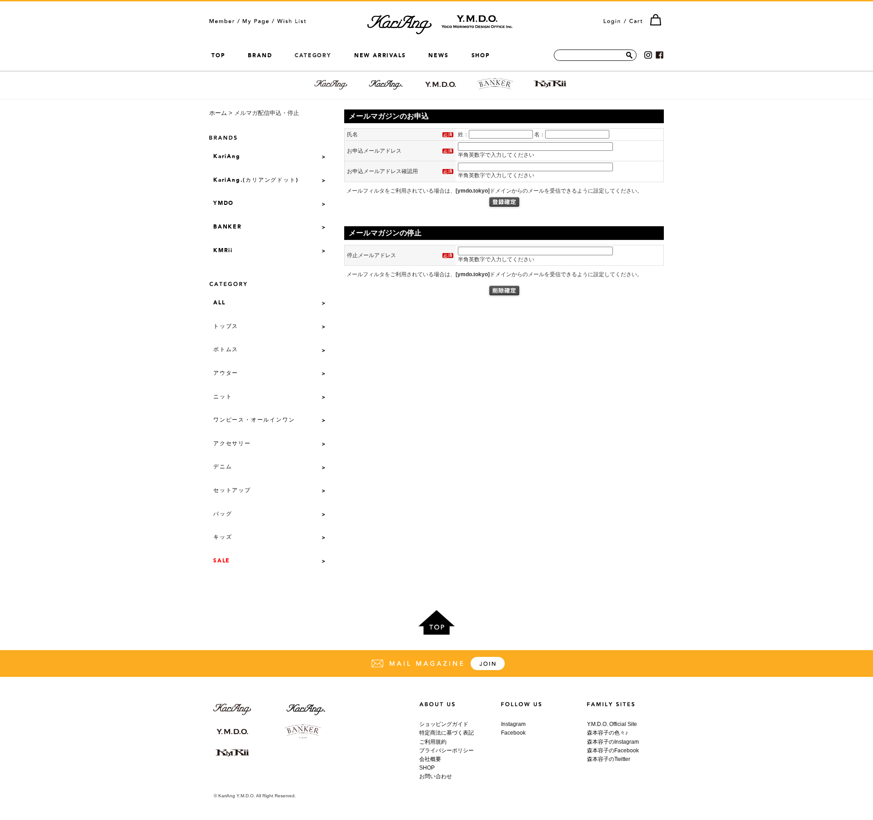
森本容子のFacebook (613, 750)
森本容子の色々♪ (607, 733)
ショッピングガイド (443, 724)
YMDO (223, 203)
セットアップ (232, 490)
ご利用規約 (433, 742)
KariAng (227, 156)
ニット (222, 397)
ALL (219, 303)
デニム (222, 467)
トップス (225, 326)
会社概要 (430, 759)
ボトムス (225, 350)
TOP (218, 55)
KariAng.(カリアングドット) (255, 180)
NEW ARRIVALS (380, 55)
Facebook (513, 733)
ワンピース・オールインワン (254, 420)
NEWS (438, 55)
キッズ (222, 537)
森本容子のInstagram (613, 742)
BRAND (260, 55)
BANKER (227, 227)
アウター (225, 373)
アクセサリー (232, 444)
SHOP (481, 55)
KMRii (223, 250)
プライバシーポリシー (446, 750)
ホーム (218, 112)
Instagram (513, 724)
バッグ (222, 514)
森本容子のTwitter (608, 759)
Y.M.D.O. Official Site (612, 724)
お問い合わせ (435, 776)
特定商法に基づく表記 (446, 733)
